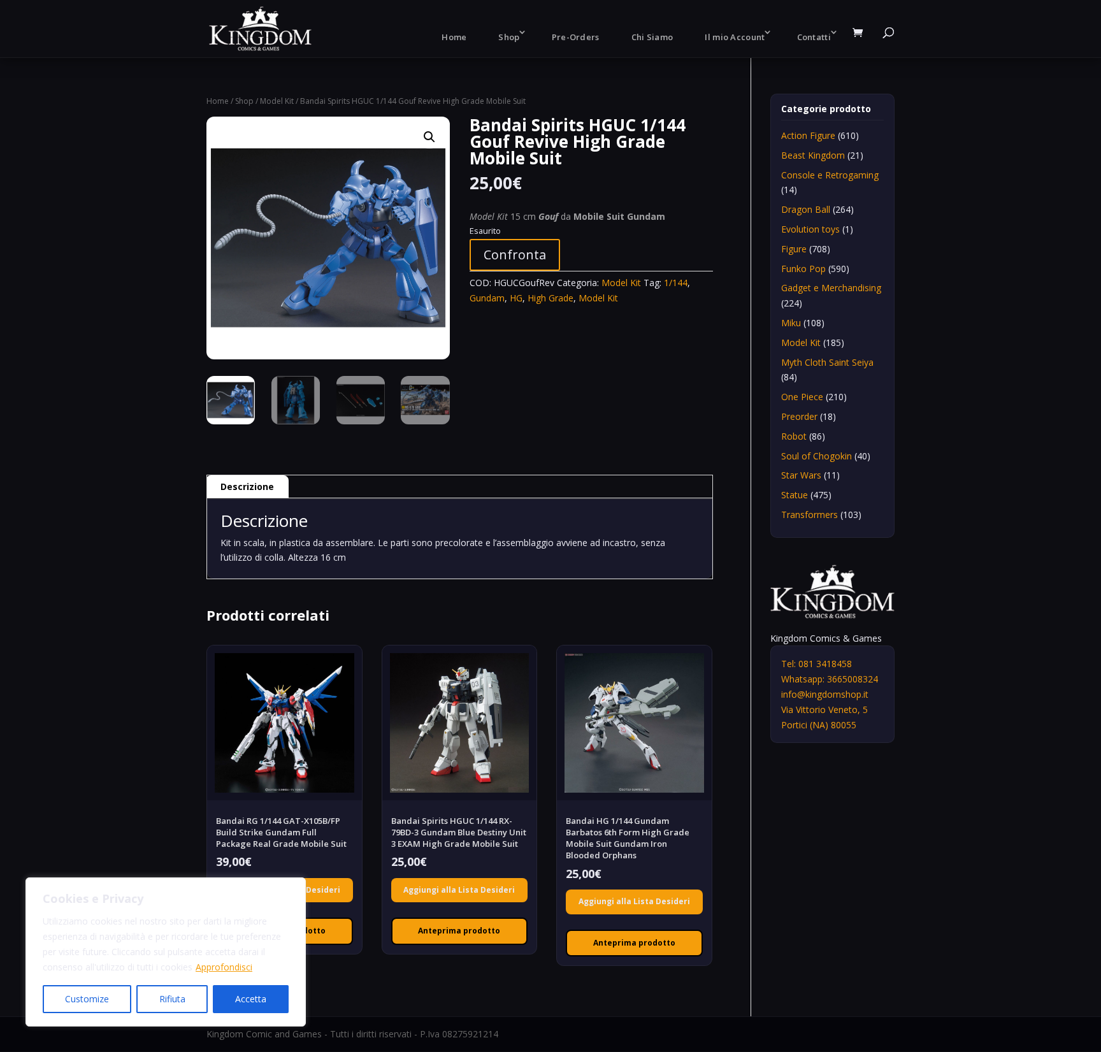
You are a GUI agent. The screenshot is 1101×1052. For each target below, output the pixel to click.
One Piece (802, 397)
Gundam (487, 298)
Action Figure (808, 135)
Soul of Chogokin (816, 456)
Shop (508, 37)
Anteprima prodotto (459, 930)
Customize (87, 999)
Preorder (799, 416)
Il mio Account (735, 37)
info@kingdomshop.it (824, 694)
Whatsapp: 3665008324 (829, 679)
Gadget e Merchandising (831, 288)
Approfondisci (224, 967)
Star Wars (801, 475)
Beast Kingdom (813, 155)
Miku (791, 323)
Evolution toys (810, 229)
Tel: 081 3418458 (816, 664)
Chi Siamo (652, 37)
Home (454, 37)
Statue (794, 495)
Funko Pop (803, 269)
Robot (794, 436)
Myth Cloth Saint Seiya (827, 362)
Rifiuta (172, 999)
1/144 (675, 283)
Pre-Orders (576, 37)
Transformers (809, 514)
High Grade (550, 298)
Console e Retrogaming (830, 175)
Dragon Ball (805, 209)
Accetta (250, 999)
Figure (794, 249)
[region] (165, 952)
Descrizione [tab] (247, 486)
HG (516, 298)
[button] (429, 137)
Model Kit (277, 101)
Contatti (814, 37)
